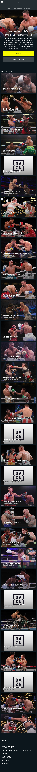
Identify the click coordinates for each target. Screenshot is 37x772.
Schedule (18, 8)
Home (9, 8)
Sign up (18, 53)
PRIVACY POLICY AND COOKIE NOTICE (17, 750)
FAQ (3, 744)
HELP (4, 740)
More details (18, 59)
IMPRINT (5, 753)
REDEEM (5, 760)
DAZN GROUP (7, 757)
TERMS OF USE (8, 747)
